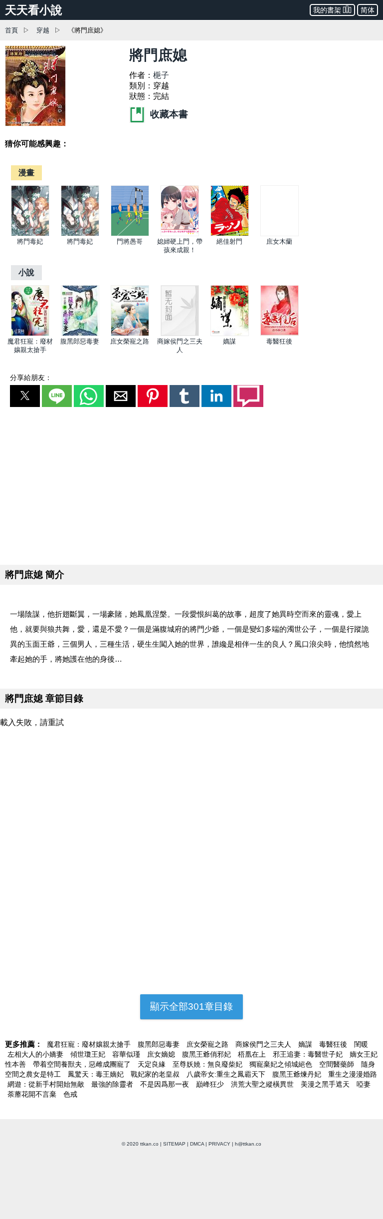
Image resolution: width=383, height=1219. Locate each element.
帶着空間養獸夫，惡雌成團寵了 (83, 1064)
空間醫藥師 (337, 1064)
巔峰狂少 (211, 1084)
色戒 (70, 1094)
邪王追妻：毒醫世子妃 (309, 1054)
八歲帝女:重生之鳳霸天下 (227, 1074)
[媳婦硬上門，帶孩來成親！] (180, 234)
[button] (25, 396)
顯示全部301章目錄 (191, 1006)
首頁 (11, 30)
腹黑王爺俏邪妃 (207, 1054)
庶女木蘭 (279, 241)
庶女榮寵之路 (129, 341)
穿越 (42, 30)
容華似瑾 (127, 1054)
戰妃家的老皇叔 (156, 1074)
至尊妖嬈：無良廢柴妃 (208, 1064)
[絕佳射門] (229, 234)
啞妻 (364, 1084)
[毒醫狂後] (279, 334)
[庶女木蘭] (279, 234)
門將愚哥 (130, 241)
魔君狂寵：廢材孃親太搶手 (90, 1044)
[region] (191, 484)
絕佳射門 (229, 241)
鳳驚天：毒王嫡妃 (97, 1074)
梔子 (161, 75)
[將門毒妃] (30, 234)
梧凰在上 (253, 1054)
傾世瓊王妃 (88, 1054)
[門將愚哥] (130, 234)
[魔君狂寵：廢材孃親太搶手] (30, 334)
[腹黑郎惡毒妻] (80, 334)
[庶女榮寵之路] (130, 334)
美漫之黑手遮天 (326, 1084)
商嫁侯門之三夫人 (264, 1044)
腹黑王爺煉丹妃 (297, 1074)
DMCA (197, 1144)
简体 (368, 10)
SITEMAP (174, 1144)
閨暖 (361, 1044)
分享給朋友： (31, 378)
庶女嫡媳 (162, 1054)
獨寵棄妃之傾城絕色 (281, 1064)
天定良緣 (153, 1064)
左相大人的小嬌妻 (36, 1054)
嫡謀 (229, 341)
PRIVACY (219, 1144)
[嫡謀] (229, 334)
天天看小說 (33, 9)
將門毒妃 (30, 241)
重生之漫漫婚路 (352, 1074)
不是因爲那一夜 (165, 1084)
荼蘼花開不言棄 (32, 1094)
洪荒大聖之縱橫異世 (263, 1084)
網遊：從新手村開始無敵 (46, 1084)
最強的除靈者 (113, 1084)
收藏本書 (168, 114)
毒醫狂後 (279, 341)
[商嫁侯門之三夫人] (180, 334)
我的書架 (327, 10)
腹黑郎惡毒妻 (79, 341)
